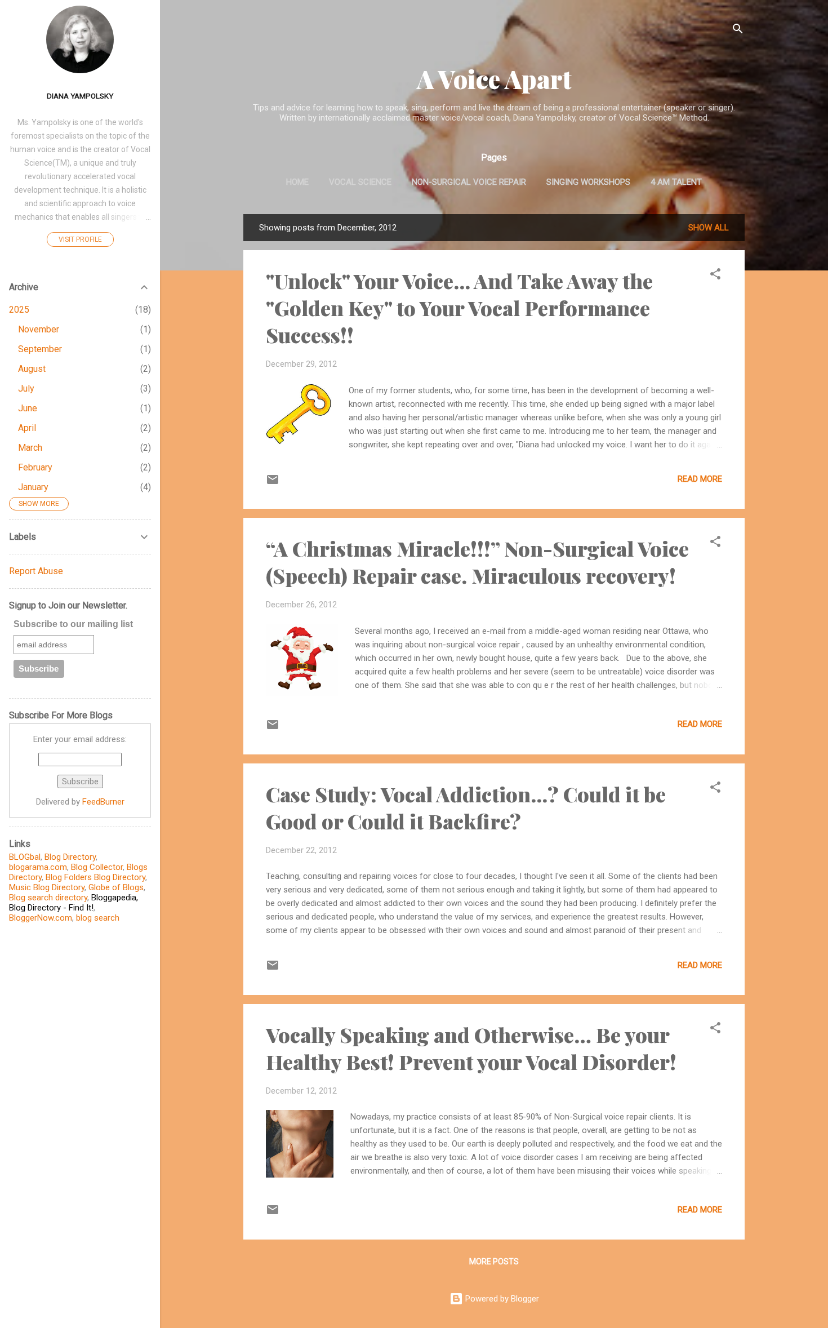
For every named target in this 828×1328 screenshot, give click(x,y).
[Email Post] (272, 483)
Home (297, 182)
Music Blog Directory (46, 887)
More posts (494, 1261)
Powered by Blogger (501, 1299)
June (27, 408)
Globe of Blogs (116, 887)
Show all (708, 228)
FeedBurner (103, 802)
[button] (715, 276)
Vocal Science (360, 182)
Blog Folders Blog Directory (95, 877)
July (26, 388)
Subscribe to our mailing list (73, 624)
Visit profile (80, 239)
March (30, 447)
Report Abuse (36, 571)
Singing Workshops (588, 182)
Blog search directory (48, 897)
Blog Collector (97, 867)
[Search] (738, 31)
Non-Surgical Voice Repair (469, 182)
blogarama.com (38, 867)
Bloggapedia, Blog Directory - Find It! (73, 902)
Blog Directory (70, 857)
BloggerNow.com (40, 918)
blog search (97, 918)
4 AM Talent (676, 182)
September (40, 349)
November (38, 329)
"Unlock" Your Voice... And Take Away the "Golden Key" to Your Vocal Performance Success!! (459, 307)
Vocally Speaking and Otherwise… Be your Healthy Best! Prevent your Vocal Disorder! (471, 1048)
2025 (19, 309)
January (33, 487)
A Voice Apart (494, 78)
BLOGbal (25, 857)
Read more (700, 479)
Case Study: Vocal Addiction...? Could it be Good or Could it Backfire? (466, 807)
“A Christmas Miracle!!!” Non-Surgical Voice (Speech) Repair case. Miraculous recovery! (477, 562)
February (35, 467)
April (27, 428)
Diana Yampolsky (80, 95)
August (32, 368)
